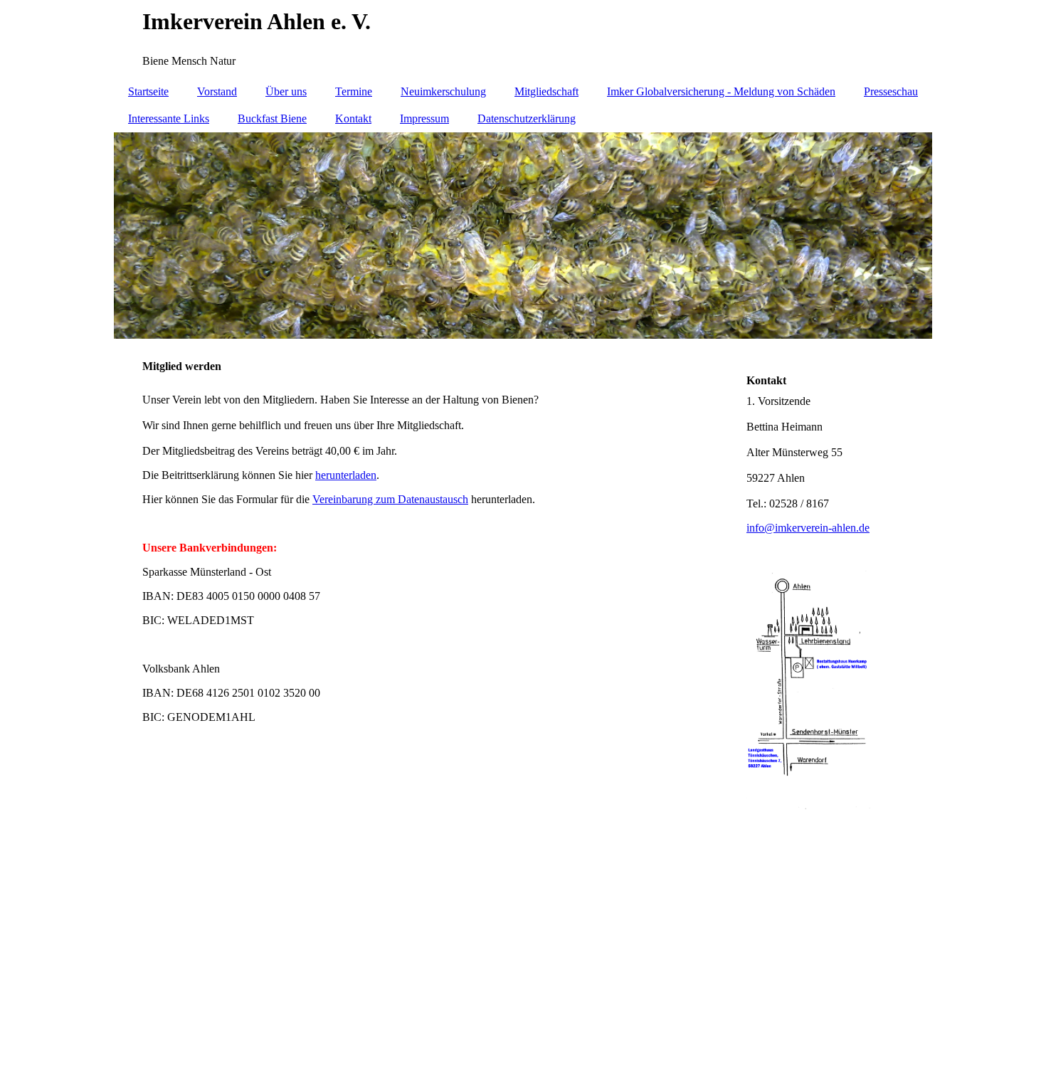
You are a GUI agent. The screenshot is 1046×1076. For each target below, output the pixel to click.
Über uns (286, 91)
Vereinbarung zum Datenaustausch (390, 499)
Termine (353, 91)
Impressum (424, 118)
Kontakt (353, 118)
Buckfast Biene (272, 118)
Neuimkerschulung (443, 91)
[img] (523, 39)
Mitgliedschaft (546, 91)
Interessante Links (168, 118)
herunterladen (345, 475)
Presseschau (891, 91)
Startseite (148, 91)
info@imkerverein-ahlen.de (808, 528)
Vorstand (217, 91)
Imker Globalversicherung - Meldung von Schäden (721, 91)
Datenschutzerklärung (526, 118)
